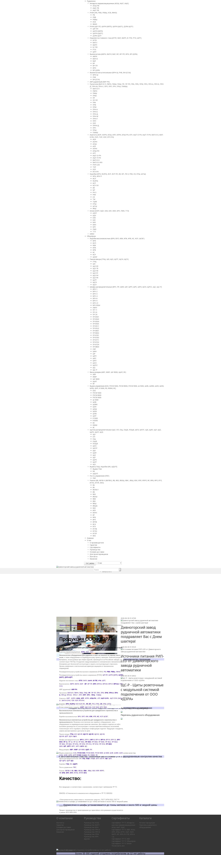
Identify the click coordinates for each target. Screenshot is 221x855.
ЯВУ (94, 501)
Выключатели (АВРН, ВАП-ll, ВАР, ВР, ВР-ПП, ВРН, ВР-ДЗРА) (113, 54)
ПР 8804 (96, 347)
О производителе (97, 543)
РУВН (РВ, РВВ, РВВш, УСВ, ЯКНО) (103, 13)
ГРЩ (94, 261)
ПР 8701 (96, 335)
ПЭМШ (95, 132)
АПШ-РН (96, 151)
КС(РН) (95, 181)
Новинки (90, 538)
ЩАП (95, 381)
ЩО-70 (95, 268)
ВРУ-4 (95, 296)
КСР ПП (96, 185)
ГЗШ (67, 764)
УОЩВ (95, 443)
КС (94, 252)
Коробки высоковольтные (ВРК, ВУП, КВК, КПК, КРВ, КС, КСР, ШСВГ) (117, 238)
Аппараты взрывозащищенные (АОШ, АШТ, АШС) (109, 3)
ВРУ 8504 (96, 305)
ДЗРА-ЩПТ (97, 36)
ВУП (94, 243)
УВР (94, 349)
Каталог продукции (147, 823)
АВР (94, 374)
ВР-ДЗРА (96, 70)
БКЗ (94, 222)
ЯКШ (94, 208)
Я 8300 (95, 420)
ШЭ (94, 264)
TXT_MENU (90, 563)
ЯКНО (95, 24)
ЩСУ (95, 284)
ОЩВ (95, 441)
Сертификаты (95, 547)
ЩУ (94, 434)
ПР (94, 98)
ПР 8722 (96, 342)
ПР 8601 (96, 331)
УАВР (95, 377)
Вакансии (93, 559)
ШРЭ (94, 361)
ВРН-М (105, 684)
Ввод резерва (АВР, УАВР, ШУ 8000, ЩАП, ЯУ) (108, 372)
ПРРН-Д (96, 125)
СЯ (94, 197)
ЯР (94, 515)
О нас (89, 540)
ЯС (94, 427)
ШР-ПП (95, 29)
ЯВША (95, 506)
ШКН (94, 351)
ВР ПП (95, 66)
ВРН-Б (99, 684)
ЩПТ (95, 280)
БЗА (94, 218)
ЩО (94, 455)
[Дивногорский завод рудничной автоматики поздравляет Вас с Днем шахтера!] (142, 621)
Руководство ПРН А (92, 829)
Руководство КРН (91, 836)
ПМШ (95, 93)
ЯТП (94, 526)
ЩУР (95, 462)
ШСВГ (95, 257)
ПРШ (94, 130)
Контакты (93, 556)
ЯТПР (95, 533)
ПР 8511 (96, 326)
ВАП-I (95, 42)
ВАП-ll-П (70, 693)
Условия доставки (97, 552)
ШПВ (95, 414)
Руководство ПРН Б (92, 832)
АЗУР (95, 213)
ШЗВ (94, 402)
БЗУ (94, 220)
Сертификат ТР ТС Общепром (123, 841)
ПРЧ (94, 128)
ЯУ (94, 384)
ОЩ (94, 439)
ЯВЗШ (95, 496)
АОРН (95, 142)
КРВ (94, 250)
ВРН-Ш (95, 75)
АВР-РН (74, 689)
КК (94, 471)
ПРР (94, 123)
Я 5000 (95, 418)
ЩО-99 (95, 278)
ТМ (94, 199)
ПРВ (94, 105)
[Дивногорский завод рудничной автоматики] (75, 567)
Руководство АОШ (91, 823)
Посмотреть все (118, 846)
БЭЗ (94, 390)
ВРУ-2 (95, 291)
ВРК (94, 241)
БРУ (94, 227)
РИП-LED (96, 165)
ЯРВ (94, 517)
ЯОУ (94, 508)
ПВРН (95, 91)
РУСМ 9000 (97, 397)
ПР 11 (95, 310)
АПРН (95, 148)
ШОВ (95, 411)
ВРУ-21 (95, 303)
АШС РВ (96, 8)
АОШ (95, 144)
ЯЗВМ (95, 425)
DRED (92, 234)
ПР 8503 (96, 319)
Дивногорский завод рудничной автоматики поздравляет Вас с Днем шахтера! (141, 634)
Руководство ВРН (91, 827)
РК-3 (94, 192)
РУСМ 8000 (97, 395)
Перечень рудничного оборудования (148, 826)
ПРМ (94, 107)
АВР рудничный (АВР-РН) (100, 82)
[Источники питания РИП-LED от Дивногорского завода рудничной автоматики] (142, 650)
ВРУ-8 (95, 298)
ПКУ (94, 478)
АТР (94, 153)
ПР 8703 (96, 337)
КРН (67, 704)
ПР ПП (95, 100)
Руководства (95, 549)
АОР (94, 139)
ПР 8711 (96, 340)
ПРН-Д (95, 114)
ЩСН (95, 282)
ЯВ (94, 492)
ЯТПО (95, 531)
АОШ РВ (96, 6)
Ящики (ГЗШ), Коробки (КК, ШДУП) (103, 467)
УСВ (94, 22)
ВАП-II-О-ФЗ (97, 162)
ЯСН (94, 524)
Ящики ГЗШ (97, 469)
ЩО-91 (95, 273)
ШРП (94, 356)
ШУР (94, 416)
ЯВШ (94, 503)
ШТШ (95, 206)
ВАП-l (85, 680)
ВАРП (95, 45)
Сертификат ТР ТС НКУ (121, 839)
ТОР (94, 167)
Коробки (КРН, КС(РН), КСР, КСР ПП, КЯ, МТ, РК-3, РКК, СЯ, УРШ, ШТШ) (118, 174)
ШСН (94, 363)
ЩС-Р (95, 370)
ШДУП (95, 473)
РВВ (94, 17)
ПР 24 (95, 314)
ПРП (94, 121)
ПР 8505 (96, 324)
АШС (87, 652)
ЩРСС (95, 365)
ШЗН (94, 407)
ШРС (94, 358)
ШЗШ (95, 409)
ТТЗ (94, 231)
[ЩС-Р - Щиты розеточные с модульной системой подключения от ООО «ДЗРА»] (142, 679)
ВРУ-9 (95, 301)
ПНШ (95, 95)
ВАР (94, 61)
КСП (94, 178)
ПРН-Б (95, 112)
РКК (94, 195)
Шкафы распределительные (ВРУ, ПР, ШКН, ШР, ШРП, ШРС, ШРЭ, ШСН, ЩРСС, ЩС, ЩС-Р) (126, 287)
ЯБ (94, 487)
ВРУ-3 (95, 294)
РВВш (95, 19)
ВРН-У (110, 684)
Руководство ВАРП (91, 825)
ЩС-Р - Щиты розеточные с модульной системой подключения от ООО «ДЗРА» (142, 692)
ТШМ (95, 201)
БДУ (94, 215)
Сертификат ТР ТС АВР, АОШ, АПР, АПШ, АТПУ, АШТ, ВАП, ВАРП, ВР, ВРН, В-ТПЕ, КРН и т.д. (123, 833)
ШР (94, 354)
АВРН (95, 56)
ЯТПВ (95, 529)
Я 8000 (84, 755)
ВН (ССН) (96, 79)
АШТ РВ (96, 10)
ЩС (94, 367)
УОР (94, 169)
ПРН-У (95, 119)
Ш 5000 (95, 400)
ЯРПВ (95, 522)
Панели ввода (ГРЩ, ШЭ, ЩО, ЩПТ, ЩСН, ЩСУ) (109, 259)
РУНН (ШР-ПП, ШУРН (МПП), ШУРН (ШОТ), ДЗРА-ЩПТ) (111, 26)
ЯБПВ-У (96, 490)
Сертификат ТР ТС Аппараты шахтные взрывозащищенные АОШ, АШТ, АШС (123, 825)
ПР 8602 (96, 333)
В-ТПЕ (95, 47)
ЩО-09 (95, 266)
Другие (87, 839)
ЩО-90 (95, 271)
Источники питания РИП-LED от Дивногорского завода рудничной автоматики (142, 663)
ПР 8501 (96, 317)
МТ (94, 190)
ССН (60, 686)
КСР (94, 183)
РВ (94, 15)
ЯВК (94, 499)
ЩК (94, 450)
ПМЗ (94, 229)
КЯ (94, 188)
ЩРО (95, 460)
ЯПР (94, 510)
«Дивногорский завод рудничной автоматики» (75, 625)
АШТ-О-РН (97, 155)
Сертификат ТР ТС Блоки (121, 843)
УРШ (94, 204)
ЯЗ (94, 423)
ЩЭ (94, 464)
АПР (94, 146)
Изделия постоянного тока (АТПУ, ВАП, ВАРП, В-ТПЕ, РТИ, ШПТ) (115, 38)
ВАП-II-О (96, 160)
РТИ (94, 49)
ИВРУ (95, 308)
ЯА (94, 485)
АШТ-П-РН (97, 158)
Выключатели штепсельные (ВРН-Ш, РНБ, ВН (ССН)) (110, 72)
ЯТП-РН (96, 172)
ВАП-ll (77, 684)
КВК (94, 245)
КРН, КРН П (97, 176)
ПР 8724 (96, 344)
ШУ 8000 (96, 379)
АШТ (91, 652)
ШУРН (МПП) (98, 31)
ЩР (94, 457)
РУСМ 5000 (97, 393)
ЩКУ (95, 453)
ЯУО (94, 536)
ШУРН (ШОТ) (98, 33)
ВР (94, 63)
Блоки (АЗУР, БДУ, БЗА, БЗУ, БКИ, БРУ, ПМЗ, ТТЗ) (109, 211)
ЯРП (94, 520)
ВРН (94, 68)
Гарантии (93, 545)
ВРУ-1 (95, 289)
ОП (94, 437)
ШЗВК (95, 404)
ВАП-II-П (96, 89)
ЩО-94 (95, 275)
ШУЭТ (95, 448)
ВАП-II (95, 59)
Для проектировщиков (99, 554)
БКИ (94, 225)
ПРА (94, 102)
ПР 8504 (96, 321)
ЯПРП (95, 513)
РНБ (94, 77)
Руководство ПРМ (91, 834)
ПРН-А (95, 109)
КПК (94, 248)
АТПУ (95, 40)
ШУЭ (94, 446)
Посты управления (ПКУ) (99, 476)
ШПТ (94, 52)
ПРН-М (95, 116)
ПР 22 (95, 312)
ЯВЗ (94, 494)
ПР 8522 (96, 328)
